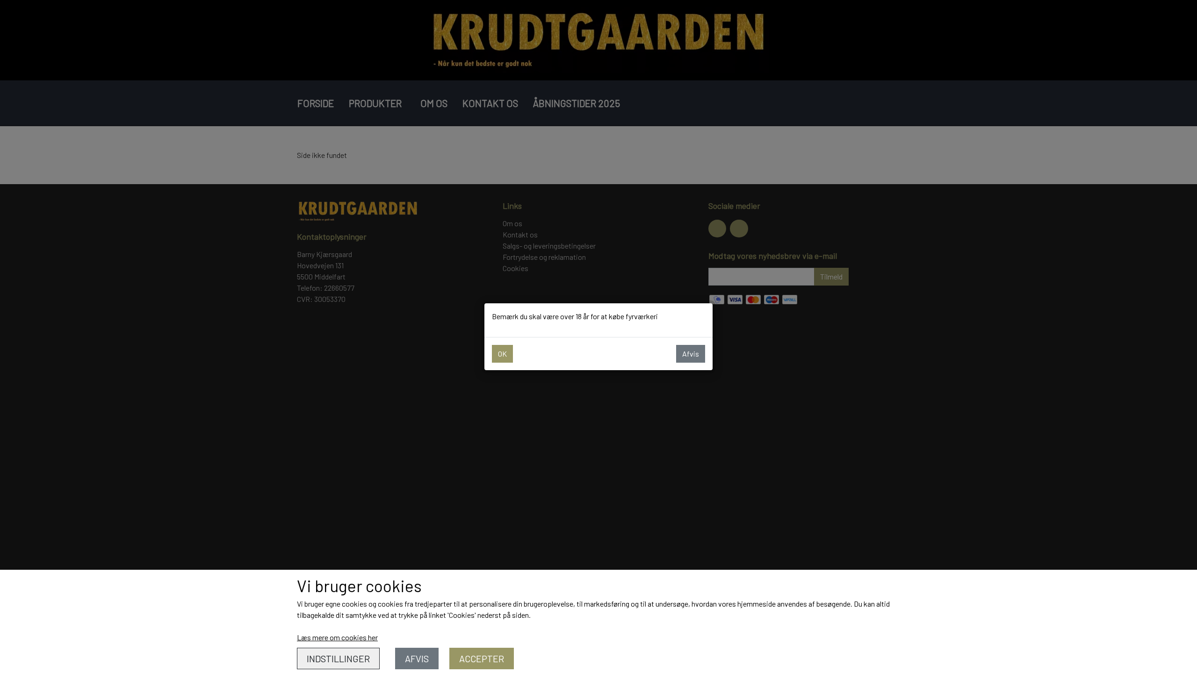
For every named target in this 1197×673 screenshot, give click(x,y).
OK (502, 353)
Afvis (690, 353)
